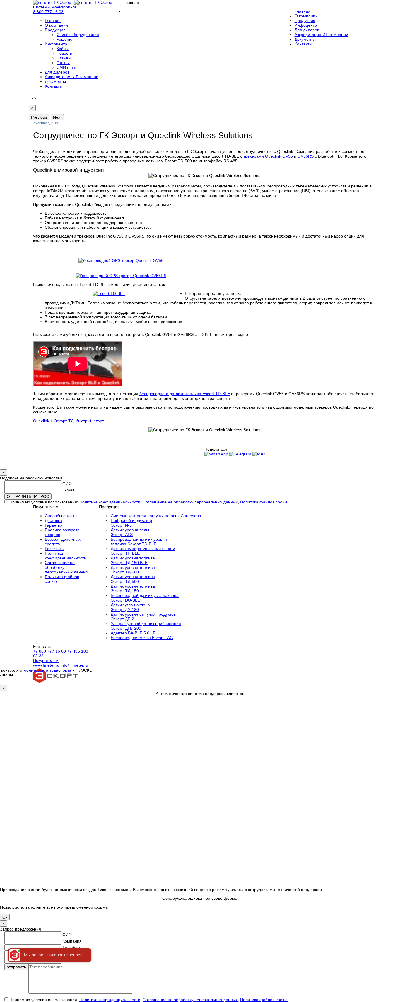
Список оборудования (78, 34)
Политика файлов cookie (264, 502)
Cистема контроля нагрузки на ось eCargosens (156, 515)
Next (57, 117)
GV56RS (306, 156)
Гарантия (54, 525)
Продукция (55, 30)
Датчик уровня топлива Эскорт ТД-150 (133, 588)
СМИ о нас (67, 67)
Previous (39, 117)
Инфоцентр (56, 44)
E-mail (68, 490)
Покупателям (46, 660)
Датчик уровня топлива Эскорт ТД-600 (133, 569)
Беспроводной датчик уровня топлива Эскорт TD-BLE (139, 541)
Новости (64, 53)
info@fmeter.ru (74, 665)
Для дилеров (57, 72)
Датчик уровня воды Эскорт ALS (130, 532)
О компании (56, 25)
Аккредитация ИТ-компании (71, 76)
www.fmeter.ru (46, 665)
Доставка (53, 520)
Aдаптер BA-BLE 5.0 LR (133, 633)
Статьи (63, 62)
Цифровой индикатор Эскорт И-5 (131, 523)
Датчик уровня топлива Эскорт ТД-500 (133, 579)
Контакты (53, 86)
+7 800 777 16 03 (49, 651)
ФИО (67, 483)
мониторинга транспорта (47, 670)
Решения (65, 39)
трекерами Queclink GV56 (268, 156)
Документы (55, 81)
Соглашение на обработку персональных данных (190, 502)
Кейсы (63, 48)
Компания (72, 941)
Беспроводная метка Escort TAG (142, 637)
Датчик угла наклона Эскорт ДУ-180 (130, 607)
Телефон (71, 947)
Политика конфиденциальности (109, 502)
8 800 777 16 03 (48, 11)
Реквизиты (54, 548)
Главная (53, 20)
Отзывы (64, 58)
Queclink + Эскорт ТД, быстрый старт (68, 421)
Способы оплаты (61, 515)
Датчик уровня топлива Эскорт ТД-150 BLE (133, 560)
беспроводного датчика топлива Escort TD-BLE (184, 393)
